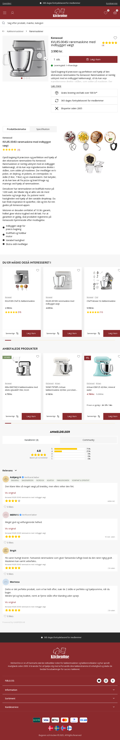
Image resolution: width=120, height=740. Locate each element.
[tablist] (29, 129)
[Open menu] (4, 12)
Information (11, 689)
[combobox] (60, 23)
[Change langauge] (50, 728)
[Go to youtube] (99, 681)
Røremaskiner (36, 31)
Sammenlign (10, 333)
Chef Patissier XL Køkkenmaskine (101, 301)
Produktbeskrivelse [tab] (16, 129)
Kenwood (56, 38)
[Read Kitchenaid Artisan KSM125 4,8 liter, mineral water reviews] (90, 399)
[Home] (60, 12)
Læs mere (56, 86)
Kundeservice (112, 3)
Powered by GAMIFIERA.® (13, 622)
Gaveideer (6, 3)
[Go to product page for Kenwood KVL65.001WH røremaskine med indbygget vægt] (62, 280)
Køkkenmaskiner (15, 31)
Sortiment (10, 698)
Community (88, 439)
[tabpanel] (29, 192)
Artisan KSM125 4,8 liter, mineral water (101, 388)
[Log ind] (12, 13)
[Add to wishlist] (115, 38)
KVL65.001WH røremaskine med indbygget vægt (60, 302)
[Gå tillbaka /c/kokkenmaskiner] (3, 31)
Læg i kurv (95, 59)
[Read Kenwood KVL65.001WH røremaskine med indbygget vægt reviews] (49, 313)
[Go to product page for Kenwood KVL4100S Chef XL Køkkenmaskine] (21, 280)
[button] (110, 44)
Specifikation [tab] (43, 129)
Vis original (10, 492)
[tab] (21, 78)
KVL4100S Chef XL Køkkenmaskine (20, 301)
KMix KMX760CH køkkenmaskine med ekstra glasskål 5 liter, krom (21, 388)
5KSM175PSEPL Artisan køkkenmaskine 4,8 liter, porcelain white (61, 388)
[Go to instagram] (106, 681)
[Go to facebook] (113, 681)
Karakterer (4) (31, 439)
